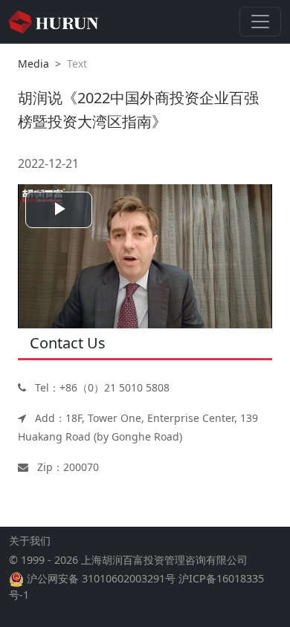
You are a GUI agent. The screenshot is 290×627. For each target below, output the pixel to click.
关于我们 (30, 540)
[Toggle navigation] (260, 21)
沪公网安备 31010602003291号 (101, 578)
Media (33, 63)
